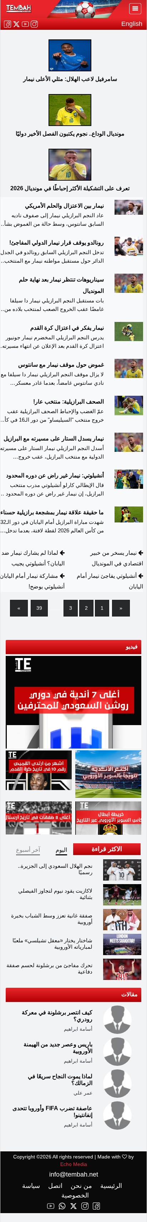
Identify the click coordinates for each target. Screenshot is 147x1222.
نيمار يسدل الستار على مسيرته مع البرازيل (54, 438)
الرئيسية (110, 1185)
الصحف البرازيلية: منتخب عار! (68, 402)
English (131, 23)
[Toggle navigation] (135, 8)
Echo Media (73, 1164)
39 (39, 608)
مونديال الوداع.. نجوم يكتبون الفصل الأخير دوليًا (70, 134)
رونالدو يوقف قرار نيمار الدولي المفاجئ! (56, 243)
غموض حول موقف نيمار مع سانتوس (61, 365)
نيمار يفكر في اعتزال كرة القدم (67, 328)
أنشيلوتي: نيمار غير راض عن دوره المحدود (55, 475)
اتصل (54, 1185)
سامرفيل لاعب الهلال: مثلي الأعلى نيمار (70, 79)
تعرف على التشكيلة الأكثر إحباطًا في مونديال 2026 (70, 188)
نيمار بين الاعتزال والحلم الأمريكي (64, 206)
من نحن (80, 1185)
